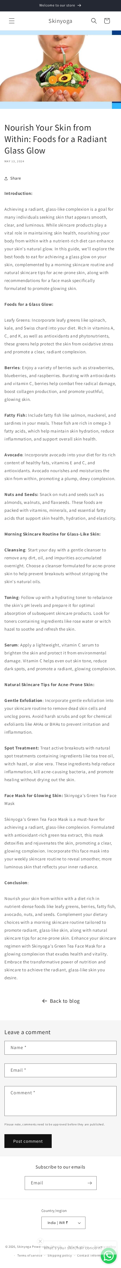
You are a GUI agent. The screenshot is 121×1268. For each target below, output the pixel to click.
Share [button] (15, 178)
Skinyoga (24, 1246)
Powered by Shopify (47, 1246)
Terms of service (29, 1255)
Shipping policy (60, 1255)
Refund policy (78, 1247)
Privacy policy (105, 1247)
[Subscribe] (89, 1183)
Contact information (93, 1255)
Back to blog (65, 1000)
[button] (11, 20)
